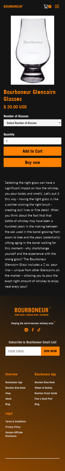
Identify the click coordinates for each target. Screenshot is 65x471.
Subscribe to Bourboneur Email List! (33, 342)
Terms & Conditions (15, 421)
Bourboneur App (13, 382)
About (8, 398)
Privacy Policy (12, 427)
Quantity (9, 134)
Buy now (32, 162)
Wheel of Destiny (43, 387)
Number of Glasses (16, 116)
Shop (8, 393)
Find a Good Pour (44, 398)
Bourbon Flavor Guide (46, 393)
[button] (57, 6)
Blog (7, 404)
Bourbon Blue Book (15, 387)
